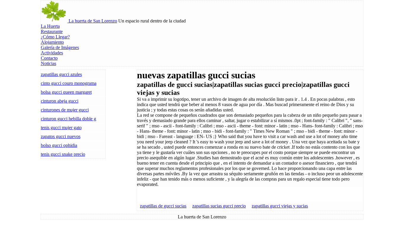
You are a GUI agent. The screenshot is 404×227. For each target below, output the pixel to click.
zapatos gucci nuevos (60, 136)
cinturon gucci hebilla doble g (68, 118)
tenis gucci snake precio (63, 154)
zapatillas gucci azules (61, 74)
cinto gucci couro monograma (68, 83)
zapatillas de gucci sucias (163, 205)
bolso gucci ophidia (59, 145)
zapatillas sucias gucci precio (219, 205)
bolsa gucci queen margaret (66, 92)
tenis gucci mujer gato (61, 127)
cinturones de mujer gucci (65, 109)
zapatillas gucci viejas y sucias (280, 205)
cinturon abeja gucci (59, 100)
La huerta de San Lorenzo (92, 20)
